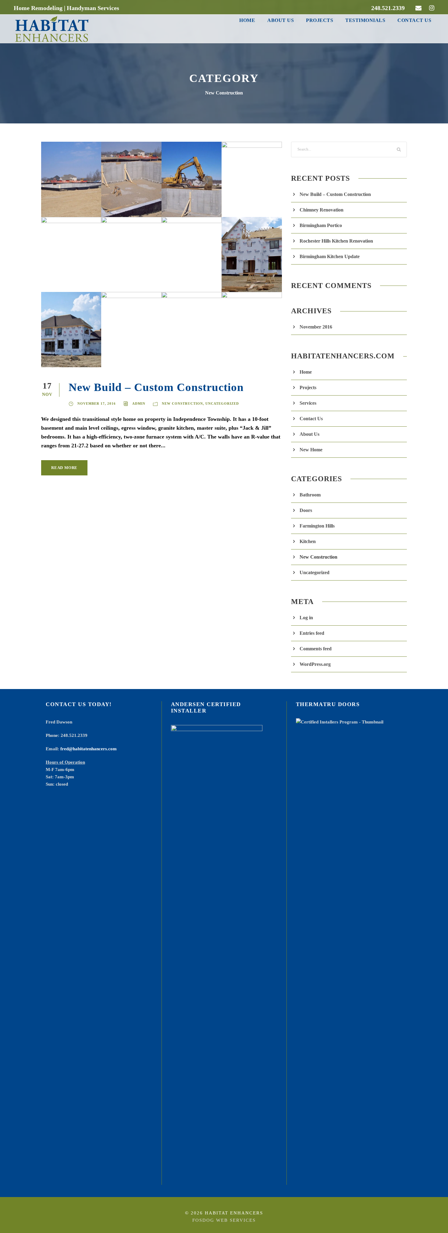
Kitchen (308, 541)
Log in (306, 617)
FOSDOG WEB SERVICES (224, 1220)
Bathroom (310, 494)
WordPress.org (315, 664)
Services (308, 403)
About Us (280, 20)
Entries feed (312, 633)
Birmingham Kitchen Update (330, 256)
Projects (319, 20)
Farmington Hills (317, 525)
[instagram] (431, 8)
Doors (306, 510)
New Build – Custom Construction (156, 387)
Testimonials (365, 20)
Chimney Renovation (321, 209)
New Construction (182, 403)
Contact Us (414, 20)
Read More (64, 467)
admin (138, 403)
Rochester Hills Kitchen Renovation (336, 240)
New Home (311, 449)
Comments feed (316, 648)
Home (247, 20)
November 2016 (316, 326)
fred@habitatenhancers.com (88, 748)
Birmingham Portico (321, 225)
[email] (418, 8)
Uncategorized (222, 403)
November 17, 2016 (96, 403)
